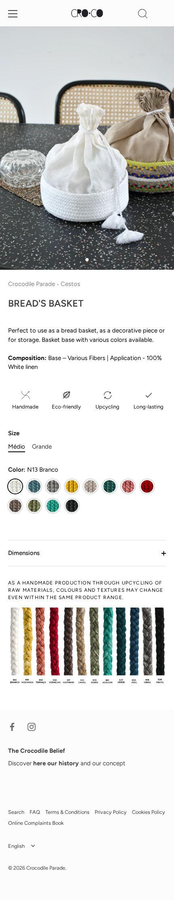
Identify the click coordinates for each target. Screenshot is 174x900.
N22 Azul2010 (53, 506)
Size (13, 433)
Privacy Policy (111, 812)
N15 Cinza (53, 486)
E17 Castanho (15, 506)
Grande (42, 446)
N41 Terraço (128, 486)
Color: (33, 469)
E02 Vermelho (147, 486)
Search (16, 812)
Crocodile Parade (31, 284)
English (16, 846)
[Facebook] (12, 726)
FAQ (35, 812)
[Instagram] (32, 726)
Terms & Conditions (67, 812)
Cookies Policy (148, 812)
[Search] (143, 15)
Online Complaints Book (36, 823)
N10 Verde (34, 506)
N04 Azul (34, 486)
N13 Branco (15, 486)
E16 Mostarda (72, 486)
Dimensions (24, 553)
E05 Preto (72, 506)
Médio (16, 446)
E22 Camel (90, 486)
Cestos (70, 284)
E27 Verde (109, 486)
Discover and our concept (66, 763)
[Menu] (13, 14)
